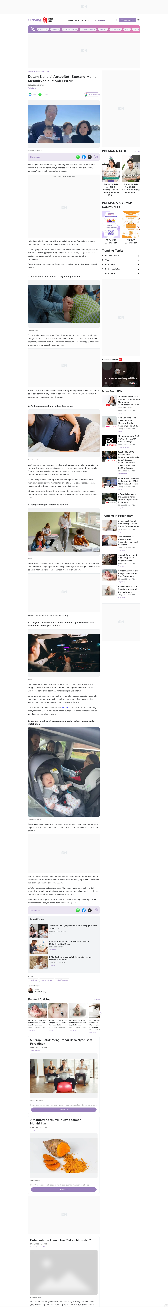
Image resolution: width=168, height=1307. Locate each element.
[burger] (138, 20)
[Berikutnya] (100, 1128)
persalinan (66, 707)
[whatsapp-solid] (78, 157)
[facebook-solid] (84, 157)
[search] (116, 20)
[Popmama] (40, 20)
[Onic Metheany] (30, 990)
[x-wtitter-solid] (90, 157)
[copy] (96, 157)
